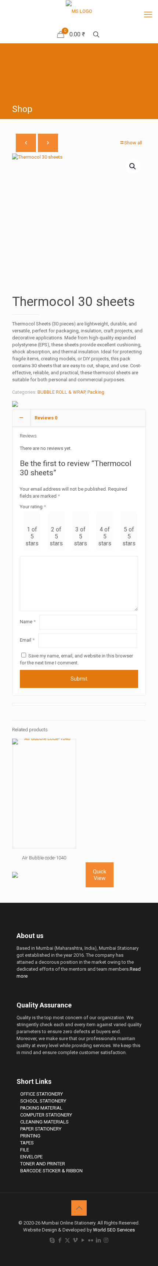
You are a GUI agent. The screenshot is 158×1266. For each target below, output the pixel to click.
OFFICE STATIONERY (41, 1094)
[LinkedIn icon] (98, 1240)
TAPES (27, 1143)
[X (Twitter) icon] (67, 1240)
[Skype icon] (52, 1240)
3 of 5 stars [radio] (80, 536)
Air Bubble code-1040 (44, 858)
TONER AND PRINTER (42, 1163)
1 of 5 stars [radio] (32, 536)
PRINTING (30, 1136)
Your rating (33, 506)
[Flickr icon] (90, 1240)
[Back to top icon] (79, 1208)
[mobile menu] (148, 14)
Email (27, 640)
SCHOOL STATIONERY (43, 1101)
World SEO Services (114, 1230)
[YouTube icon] (83, 1240)
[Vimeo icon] (75, 1240)
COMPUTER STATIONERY (46, 1115)
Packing (95, 392)
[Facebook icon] (59, 1240)
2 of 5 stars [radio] (56, 536)
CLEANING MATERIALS (44, 1122)
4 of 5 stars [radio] (104, 536)
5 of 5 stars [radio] (129, 536)
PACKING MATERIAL (41, 1108)
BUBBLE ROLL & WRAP (61, 392)
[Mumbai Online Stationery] (79, 11)
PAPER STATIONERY (40, 1129)
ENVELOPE (31, 1156)
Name (28, 621)
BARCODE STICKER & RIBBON (51, 1170)
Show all (133, 142)
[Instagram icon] (106, 1240)
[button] (133, 166)
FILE (24, 1150)
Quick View (99, 874)
